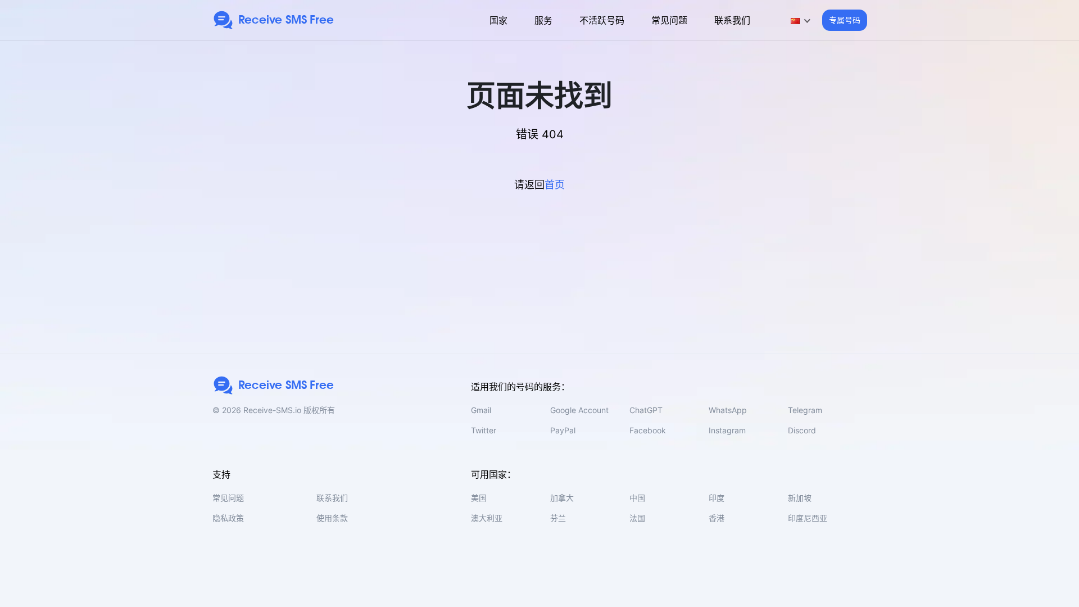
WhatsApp (728, 410)
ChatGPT (646, 410)
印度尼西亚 (807, 518)
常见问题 (669, 20)
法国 (637, 518)
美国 (479, 497)
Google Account (579, 410)
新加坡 (799, 497)
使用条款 (332, 518)
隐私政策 (228, 518)
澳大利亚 (486, 518)
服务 (543, 20)
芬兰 (558, 518)
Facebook (647, 430)
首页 (555, 185)
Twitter (483, 430)
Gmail (481, 410)
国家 (498, 20)
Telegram (805, 410)
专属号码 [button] (844, 20)
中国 (637, 497)
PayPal (562, 430)
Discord (802, 430)
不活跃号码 (601, 20)
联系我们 (732, 20)
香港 (716, 518)
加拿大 (562, 497)
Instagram (727, 430)
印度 (716, 497)
